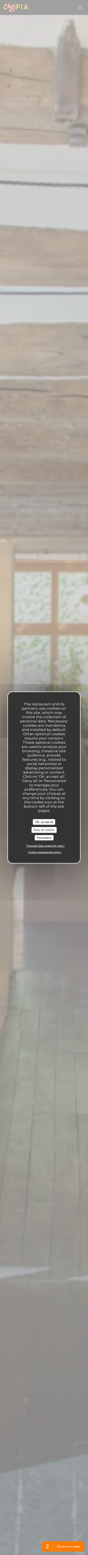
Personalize (44, 837)
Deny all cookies (44, 830)
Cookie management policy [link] (45, 852)
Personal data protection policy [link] (45, 846)
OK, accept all (44, 821)
